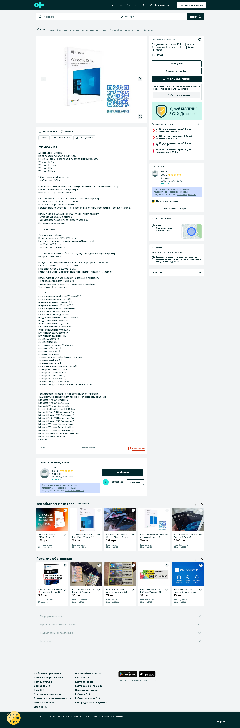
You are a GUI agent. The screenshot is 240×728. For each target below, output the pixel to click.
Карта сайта (82, 677)
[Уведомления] (142, 5)
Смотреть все (83, 503)
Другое (98, 30)
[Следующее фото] (140, 79)
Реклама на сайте (44, 702)
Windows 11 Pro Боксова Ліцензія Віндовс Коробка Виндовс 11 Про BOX (117, 537)
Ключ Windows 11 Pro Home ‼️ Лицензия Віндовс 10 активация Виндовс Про (50, 592)
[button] (202, 504)
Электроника (62, 30)
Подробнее (174, 262)
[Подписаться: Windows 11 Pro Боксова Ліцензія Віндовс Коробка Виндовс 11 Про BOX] (133, 535)
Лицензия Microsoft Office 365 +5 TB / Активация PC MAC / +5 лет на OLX (49, 538)
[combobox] (80, 16)
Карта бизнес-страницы (89, 685)
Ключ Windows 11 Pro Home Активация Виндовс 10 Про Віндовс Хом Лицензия (152, 538)
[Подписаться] (200, 39)
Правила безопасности (88, 673)
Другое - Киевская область (113, 30)
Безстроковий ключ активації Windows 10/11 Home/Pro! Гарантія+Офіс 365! (117, 593)
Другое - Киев (130, 30)
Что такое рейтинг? (74, 490)
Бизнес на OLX (42, 685)
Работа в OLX (82, 694)
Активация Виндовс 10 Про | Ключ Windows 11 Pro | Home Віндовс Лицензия (84, 537)
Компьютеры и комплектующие (81, 30)
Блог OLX (39, 690)
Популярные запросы (87, 690)
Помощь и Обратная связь (49, 677)
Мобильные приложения (48, 673)
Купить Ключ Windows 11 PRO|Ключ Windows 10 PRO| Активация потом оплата (152, 592)
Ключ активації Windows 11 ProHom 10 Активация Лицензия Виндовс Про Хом (84, 593)
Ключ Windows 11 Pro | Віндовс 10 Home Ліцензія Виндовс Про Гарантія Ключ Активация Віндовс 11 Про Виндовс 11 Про (186, 594)
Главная (52, 30)
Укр (121, 5)
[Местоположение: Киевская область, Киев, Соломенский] (191, 231)
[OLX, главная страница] (39, 5)
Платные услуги (43, 681)
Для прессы (40, 706)
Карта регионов (84, 681)
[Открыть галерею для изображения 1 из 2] (140, 116)
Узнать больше (116, 717)
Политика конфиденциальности (52, 698)
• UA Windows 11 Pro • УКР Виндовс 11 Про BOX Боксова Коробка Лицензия (185, 538)
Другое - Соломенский (146, 30)
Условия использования (47, 694)
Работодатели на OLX (87, 698)
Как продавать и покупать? (91, 702)
